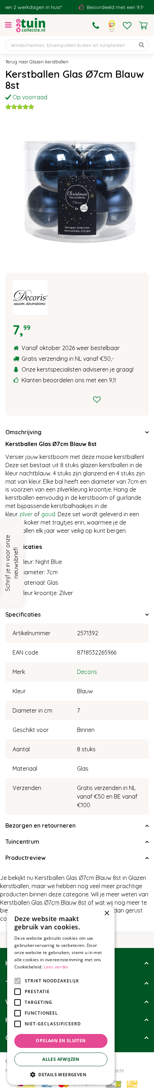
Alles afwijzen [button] (61, 1059)
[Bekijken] (143, 25)
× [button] (106, 913)
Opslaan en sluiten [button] (61, 1041)
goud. (48, 514)
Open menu (8, 25)
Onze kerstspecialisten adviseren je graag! (77, 369)
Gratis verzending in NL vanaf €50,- (67, 358)
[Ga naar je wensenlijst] (127, 25)
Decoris (87, 671)
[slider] (19, 107)
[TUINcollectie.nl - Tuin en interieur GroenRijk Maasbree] (30, 25)
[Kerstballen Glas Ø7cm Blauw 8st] (77, 190)
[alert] (61, 995)
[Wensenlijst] (127, 25)
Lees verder (56, 967)
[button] (60, 1074)
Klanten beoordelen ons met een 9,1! (68, 380)
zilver (26, 514)
